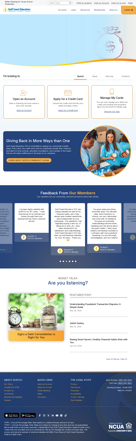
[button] (60, 261)
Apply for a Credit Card (68, 110)
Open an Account (25, 110)
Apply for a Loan (45, 387)
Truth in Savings (77, 397)
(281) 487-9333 (125, 380)
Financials (75, 391)
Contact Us (9, 391)
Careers (7, 400)
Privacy (74, 384)
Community (9, 394)
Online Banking (44, 390)
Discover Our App (112, 111)
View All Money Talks (115, 359)
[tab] (80, 76)
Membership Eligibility (13, 397)
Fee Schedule (76, 400)
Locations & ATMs (11, 387)
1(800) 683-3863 (125, 383)
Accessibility (76, 394)
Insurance (42, 397)
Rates (40, 394)
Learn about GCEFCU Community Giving (29, 160)
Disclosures (75, 387)
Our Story (8, 384)
